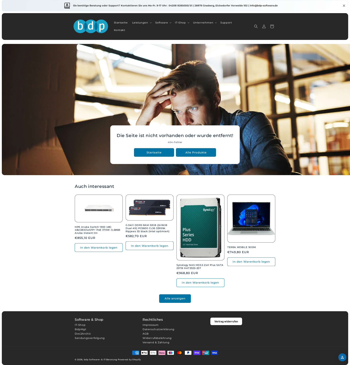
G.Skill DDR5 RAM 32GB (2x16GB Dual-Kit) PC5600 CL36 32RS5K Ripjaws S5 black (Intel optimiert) (147, 228)
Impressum (150, 325)
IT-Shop (80, 325)
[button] (141, 22)
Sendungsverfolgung (90, 338)
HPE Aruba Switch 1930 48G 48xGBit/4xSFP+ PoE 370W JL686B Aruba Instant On (97, 230)
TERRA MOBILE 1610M (241, 247)
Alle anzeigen (175, 298)
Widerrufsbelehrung (157, 338)
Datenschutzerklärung (158, 329)
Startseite (154, 152)
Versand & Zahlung (156, 342)
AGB (146, 333)
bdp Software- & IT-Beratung (100, 359)
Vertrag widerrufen (226, 321)
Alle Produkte (196, 152)
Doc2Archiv (83, 333)
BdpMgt (80, 329)
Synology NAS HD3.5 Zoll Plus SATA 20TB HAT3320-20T (199, 266)
